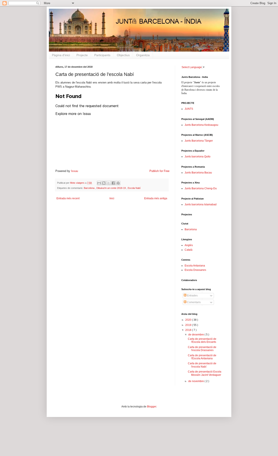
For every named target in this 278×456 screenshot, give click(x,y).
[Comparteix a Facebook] (113, 183)
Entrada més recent (67, 198)
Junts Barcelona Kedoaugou (201, 124)
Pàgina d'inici (61, 55)
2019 (188, 325)
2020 (188, 319)
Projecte (82, 55)
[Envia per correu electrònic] (99, 183)
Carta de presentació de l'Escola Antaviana (202, 357)
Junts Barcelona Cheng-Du (201, 188)
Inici (111, 198)
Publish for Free (159, 171)
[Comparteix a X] (108, 183)
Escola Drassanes (195, 269)
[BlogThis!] (104, 183)
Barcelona (89, 188)
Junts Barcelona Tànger (199, 140)
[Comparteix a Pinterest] (118, 183)
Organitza (143, 55)
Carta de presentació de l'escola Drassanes (202, 349)
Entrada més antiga (155, 198)
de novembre (196, 381)
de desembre (196, 334)
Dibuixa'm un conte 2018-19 (111, 188)
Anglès (189, 245)
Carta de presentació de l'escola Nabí (202, 365)
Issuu (74, 171)
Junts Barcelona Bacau (198, 172)
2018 (188, 330)
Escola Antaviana (195, 265)
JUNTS (189, 108)
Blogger (151, 406)
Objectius (123, 55)
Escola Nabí (134, 188)
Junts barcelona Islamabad (201, 204)
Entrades (192, 295)
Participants (102, 55)
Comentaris (193, 302)
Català (188, 249)
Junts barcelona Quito (197, 156)
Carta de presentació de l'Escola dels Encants (202, 340)
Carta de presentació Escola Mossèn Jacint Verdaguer (204, 373)
